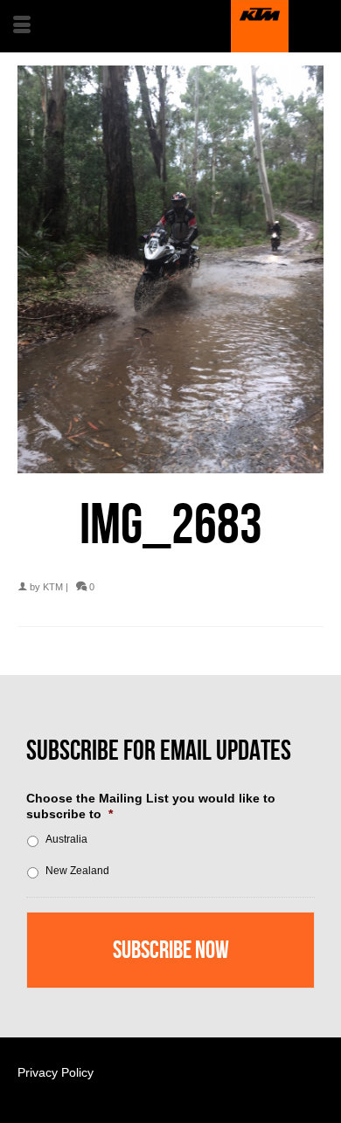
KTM (53, 587)
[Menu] (22, 26)
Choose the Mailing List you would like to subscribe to (150, 806)
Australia (66, 839)
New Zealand (77, 871)
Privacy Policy (55, 1072)
